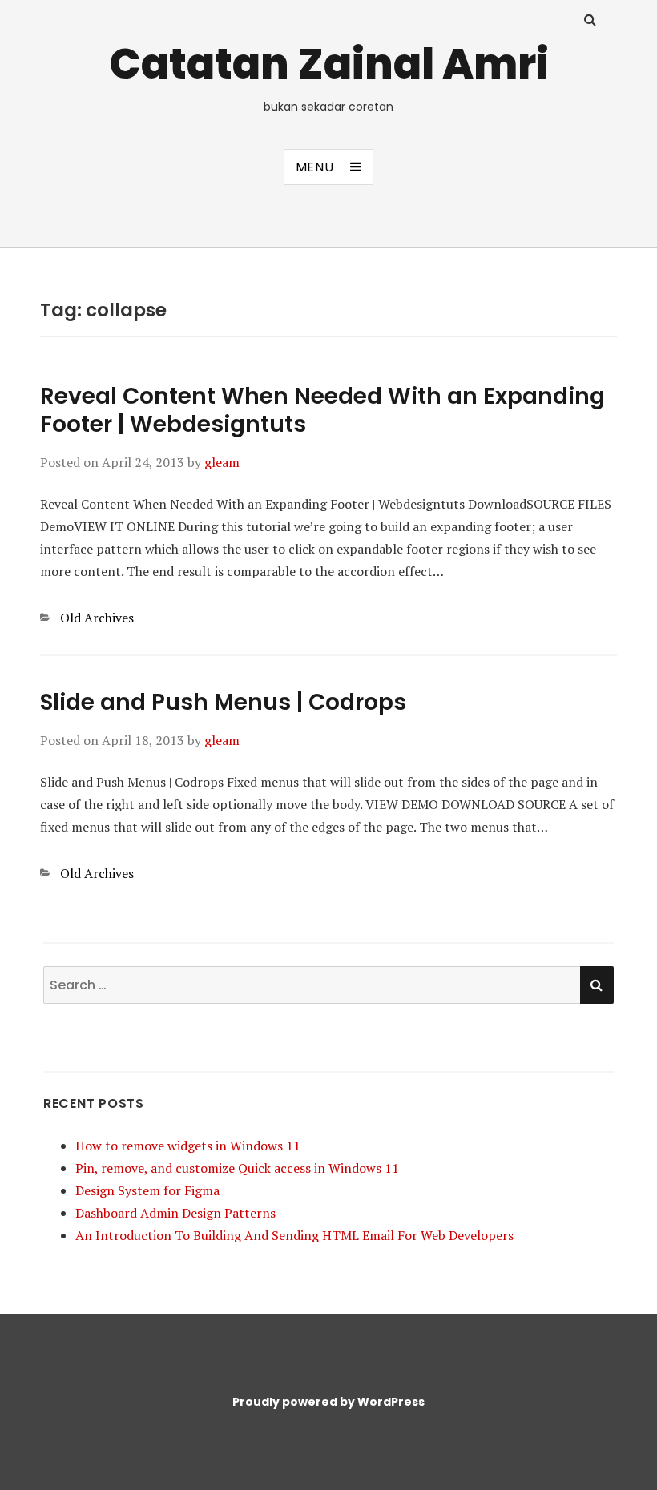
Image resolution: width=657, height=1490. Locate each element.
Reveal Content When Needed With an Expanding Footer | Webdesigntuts (322, 411)
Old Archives (97, 617)
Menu (315, 167)
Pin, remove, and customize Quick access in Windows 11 (237, 1168)
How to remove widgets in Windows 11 (187, 1145)
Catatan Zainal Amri (329, 63)
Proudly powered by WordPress (328, 1402)
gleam (222, 462)
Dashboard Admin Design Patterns (175, 1213)
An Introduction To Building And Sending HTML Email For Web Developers (294, 1235)
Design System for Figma (147, 1190)
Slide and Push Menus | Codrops (223, 702)
